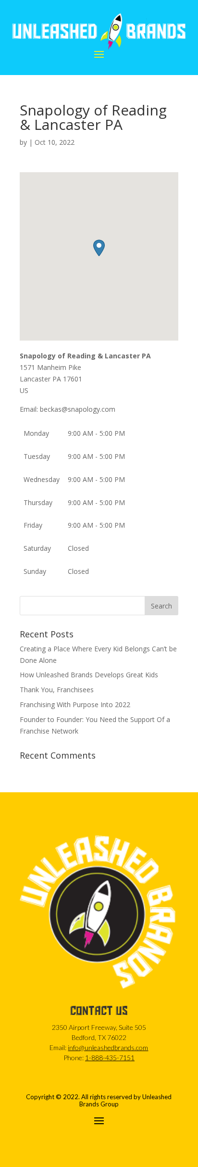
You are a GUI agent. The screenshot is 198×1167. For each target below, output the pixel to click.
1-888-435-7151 (110, 1057)
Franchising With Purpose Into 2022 (75, 704)
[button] (99, 248)
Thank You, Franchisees (57, 689)
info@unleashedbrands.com (108, 1047)
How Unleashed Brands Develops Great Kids (89, 674)
